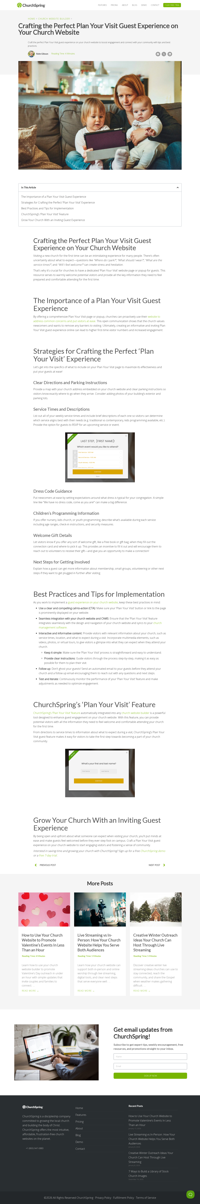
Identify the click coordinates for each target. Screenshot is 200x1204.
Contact (80, 1149)
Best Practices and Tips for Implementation (47, 208)
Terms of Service (146, 1198)
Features (81, 1115)
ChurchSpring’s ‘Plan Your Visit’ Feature (45, 214)
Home (31, 18)
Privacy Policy (103, 1198)
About (79, 1128)
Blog (78, 1135)
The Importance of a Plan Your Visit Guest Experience (53, 196)
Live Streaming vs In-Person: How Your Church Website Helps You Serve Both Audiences (99, 942)
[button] (158, 54)
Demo (79, 1142)
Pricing (80, 1121)
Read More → (30, 990)
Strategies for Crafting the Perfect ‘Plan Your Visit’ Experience (58, 202)
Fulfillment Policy (123, 1198)
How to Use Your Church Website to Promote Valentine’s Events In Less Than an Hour (43, 942)
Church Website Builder (54, 18)
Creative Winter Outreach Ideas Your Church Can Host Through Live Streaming (155, 942)
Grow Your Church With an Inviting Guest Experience (53, 220)
